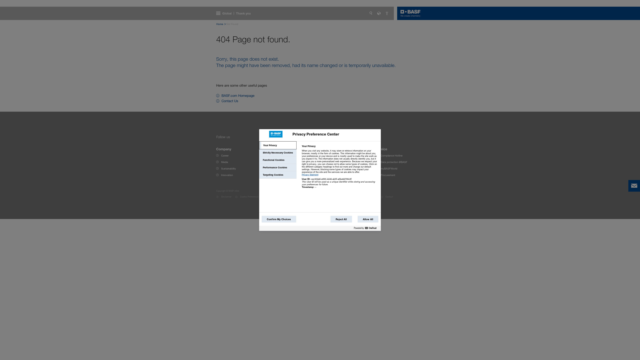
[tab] (278, 145)
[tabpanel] (340, 168)
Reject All (341, 219)
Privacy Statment (310, 174)
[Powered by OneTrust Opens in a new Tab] (366, 228)
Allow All (368, 219)
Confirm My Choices (279, 219)
